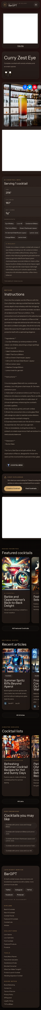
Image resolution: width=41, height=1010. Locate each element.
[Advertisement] (20, 28)
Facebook (9, 895)
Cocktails (8, 675)
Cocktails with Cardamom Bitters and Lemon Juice (20, 833)
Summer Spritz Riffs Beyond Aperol (14, 683)
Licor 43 (19, 223)
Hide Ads (20, 46)
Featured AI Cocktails (11, 919)
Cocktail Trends (9, 916)
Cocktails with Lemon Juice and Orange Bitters (18, 826)
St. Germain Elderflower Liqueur (15, 233)
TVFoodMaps (8, 1004)
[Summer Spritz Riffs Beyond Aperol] (16, 660)
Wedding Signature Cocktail (13, 976)
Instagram (18, 890)
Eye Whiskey (9, 223)
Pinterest (20, 895)
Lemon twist (22, 237)
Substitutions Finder (10, 963)
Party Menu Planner (10, 956)
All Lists (20, 801)
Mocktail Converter (10, 966)
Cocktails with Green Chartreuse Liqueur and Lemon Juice (20, 840)
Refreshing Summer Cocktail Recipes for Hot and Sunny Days (16, 768)
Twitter (8, 890)
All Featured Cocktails (20, 628)
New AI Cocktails (9, 912)
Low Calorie (8, 934)
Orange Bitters (10, 237)
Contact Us (7, 988)
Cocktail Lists (8, 922)
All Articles (20, 715)
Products (7, 947)
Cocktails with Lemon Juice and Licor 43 (19, 851)
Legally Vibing (8, 1001)
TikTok (29, 890)
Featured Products (10, 944)
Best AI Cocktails (9, 909)
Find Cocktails (31, 488)
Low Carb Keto (9, 938)
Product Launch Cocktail (12, 972)
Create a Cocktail (13, 488)
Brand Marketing (9, 985)
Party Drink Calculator (11, 960)
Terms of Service (9, 991)
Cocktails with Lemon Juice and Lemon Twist (20, 846)
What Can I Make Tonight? (12, 969)
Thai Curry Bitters (10, 228)
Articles (6, 925)
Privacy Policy (8, 994)
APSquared (8, 998)
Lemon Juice (34, 233)
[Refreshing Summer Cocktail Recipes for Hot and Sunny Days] (16, 746)
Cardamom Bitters (32, 223)
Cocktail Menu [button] (17, 465)
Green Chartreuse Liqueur (28, 228)
